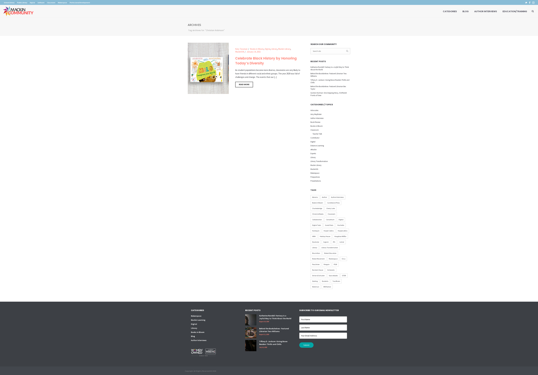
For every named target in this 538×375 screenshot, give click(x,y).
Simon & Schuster (318, 275)
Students (325, 281)
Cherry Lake (330, 208)
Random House (317, 270)
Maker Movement (318, 259)
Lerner (341, 242)
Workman (315, 287)
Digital (267, 49)
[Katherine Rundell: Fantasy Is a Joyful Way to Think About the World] (250, 319)
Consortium (330, 220)
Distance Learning (317, 145)
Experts (313, 153)
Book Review (315, 122)
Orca (343, 259)
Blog (465, 11)
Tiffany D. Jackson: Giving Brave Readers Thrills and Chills (329, 81)
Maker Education (330, 253)
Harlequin (315, 231)
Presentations (315, 181)
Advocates (314, 110)
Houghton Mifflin (340, 236)
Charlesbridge (317, 208)
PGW (335, 264)
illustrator (315, 242)
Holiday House (325, 236)
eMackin (313, 149)
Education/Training (515, 11)
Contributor (314, 138)
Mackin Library (284, 49)
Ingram (326, 242)
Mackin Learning (198, 320)
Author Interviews (485, 11)
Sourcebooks (333, 275)
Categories (450, 11)
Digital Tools (316, 225)
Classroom (314, 130)
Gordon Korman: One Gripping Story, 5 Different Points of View (328, 94)
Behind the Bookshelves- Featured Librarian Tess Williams (328, 74)
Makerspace (314, 173)
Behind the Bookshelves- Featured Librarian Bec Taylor (328, 87)
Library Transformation (319, 161)
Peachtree (315, 264)
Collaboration (317, 220)
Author (324, 197)
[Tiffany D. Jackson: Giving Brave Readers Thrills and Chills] (250, 345)
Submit (306, 345)
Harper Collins (329, 231)
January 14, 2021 (254, 51)
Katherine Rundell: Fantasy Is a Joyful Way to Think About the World (329, 68)
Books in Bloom (257, 49)
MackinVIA (239, 51)
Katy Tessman (241, 49)
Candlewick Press (333, 203)
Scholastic (331, 270)
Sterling (315, 281)
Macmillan (316, 253)
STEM (344, 275)
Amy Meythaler (316, 114)
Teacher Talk (317, 134)
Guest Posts (329, 225)
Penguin (327, 264)
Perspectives (315, 177)
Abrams (315, 197)
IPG (334, 242)
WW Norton (327, 287)
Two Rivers (336, 281)
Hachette (340, 225)
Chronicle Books (318, 214)
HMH (314, 236)
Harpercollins (342, 231)
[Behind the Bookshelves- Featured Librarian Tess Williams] (250, 332)
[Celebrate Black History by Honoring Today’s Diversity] (208, 68)
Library (274, 49)
